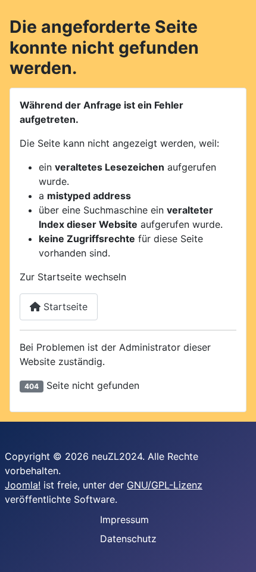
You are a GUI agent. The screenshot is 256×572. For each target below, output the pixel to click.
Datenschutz (128, 539)
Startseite (64, 307)
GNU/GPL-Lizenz (164, 485)
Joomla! (22, 485)
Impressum (124, 519)
